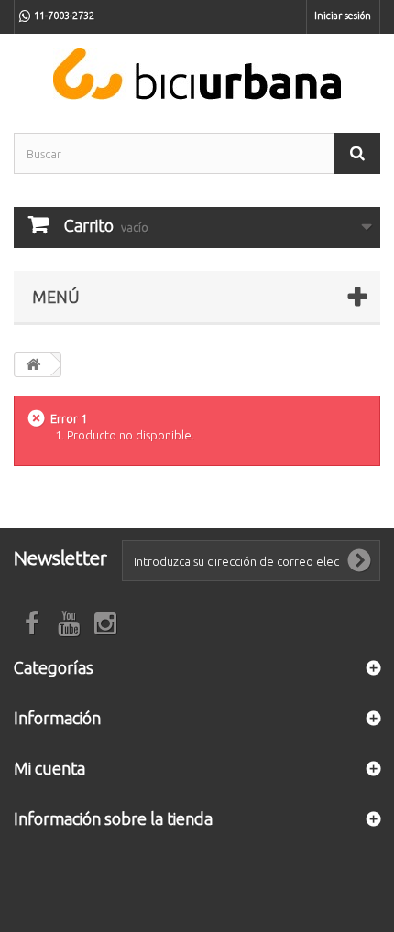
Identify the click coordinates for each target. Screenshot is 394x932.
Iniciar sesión (342, 15)
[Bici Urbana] (197, 74)
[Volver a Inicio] (33, 364)
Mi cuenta (49, 768)
